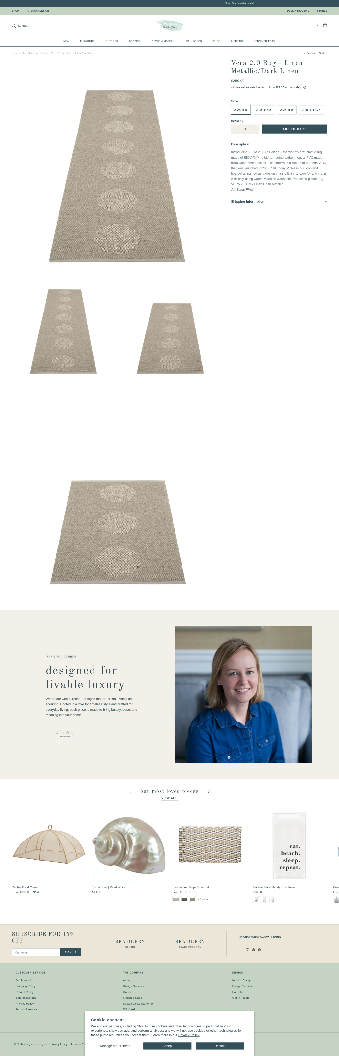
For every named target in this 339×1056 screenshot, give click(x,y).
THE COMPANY (133, 972)
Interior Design (38, 10)
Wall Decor (194, 41)
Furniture (87, 41)
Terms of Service (81, 1044)
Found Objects (264, 41)
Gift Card (129, 1009)
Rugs (216, 41)
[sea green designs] (169, 25)
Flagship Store (132, 997)
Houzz (127, 992)
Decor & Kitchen (162, 41)
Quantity (237, 121)
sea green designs (35, 1044)
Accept (167, 1046)
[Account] (317, 25)
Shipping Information (247, 201)
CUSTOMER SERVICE (30, 972)
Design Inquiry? (298, 10)
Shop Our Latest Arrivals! (219, 3)
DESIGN (237, 972)
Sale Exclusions (26, 997)
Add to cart (294, 128)
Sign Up (71, 952)
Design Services (133, 986)
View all (169, 798)
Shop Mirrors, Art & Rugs (35, 53)
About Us (129, 980)
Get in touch (24, 980)
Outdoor (112, 41)
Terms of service (26, 1009)
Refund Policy (25, 992)
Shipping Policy (26, 986)
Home (15, 53)
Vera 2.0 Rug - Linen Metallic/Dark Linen (72, 53)
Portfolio (237, 992)
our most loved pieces (170, 791)
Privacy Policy (189, 1035)
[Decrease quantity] (236, 129)
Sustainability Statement (138, 1003)
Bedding (134, 41)
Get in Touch (240, 997)
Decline (219, 1046)
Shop (15, 10)
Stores (322, 10)
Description (240, 144)
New (66, 41)
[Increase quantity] (254, 129)
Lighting (237, 41)
